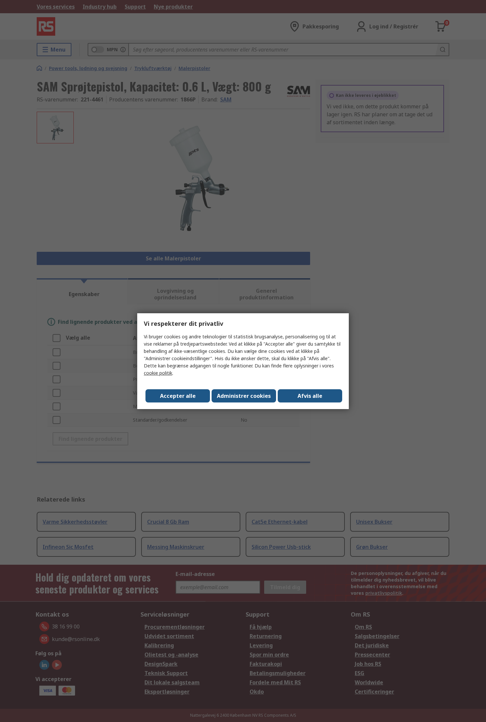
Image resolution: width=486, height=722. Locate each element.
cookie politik (158, 373)
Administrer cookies (244, 395)
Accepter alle (178, 395)
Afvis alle (310, 395)
